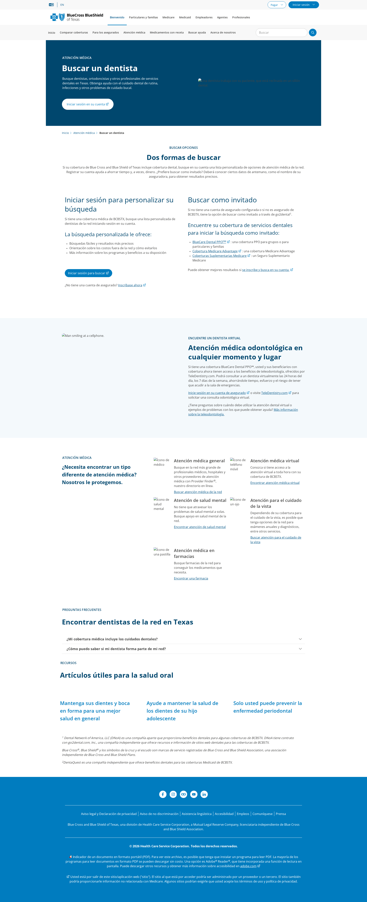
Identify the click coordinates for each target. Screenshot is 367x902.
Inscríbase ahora (130, 285)
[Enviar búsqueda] (313, 32)
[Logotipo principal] (76, 17)
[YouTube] (193, 795)
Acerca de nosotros (223, 32)
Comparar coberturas (74, 32)
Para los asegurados (106, 32)
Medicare (168, 17)
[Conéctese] (183, 795)
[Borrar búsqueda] (302, 32)
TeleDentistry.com (274, 393)
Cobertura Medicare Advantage (215, 251)
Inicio (51, 32)
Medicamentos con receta (167, 32)
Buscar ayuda (197, 32)
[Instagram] (173, 795)
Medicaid (185, 17)
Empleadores (204, 17)
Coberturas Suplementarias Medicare (219, 256)
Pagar (275, 5)
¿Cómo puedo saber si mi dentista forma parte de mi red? (116, 648)
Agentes (222, 17)
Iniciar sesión (301, 5)
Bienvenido (117, 17)
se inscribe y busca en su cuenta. (265, 270)
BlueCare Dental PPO (209, 242)
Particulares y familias (143, 17)
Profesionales (241, 17)
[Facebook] (162, 795)
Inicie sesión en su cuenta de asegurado (217, 393)
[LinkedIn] (204, 795)
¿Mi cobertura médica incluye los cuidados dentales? (112, 639)
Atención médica (134, 32)
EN (62, 5)
